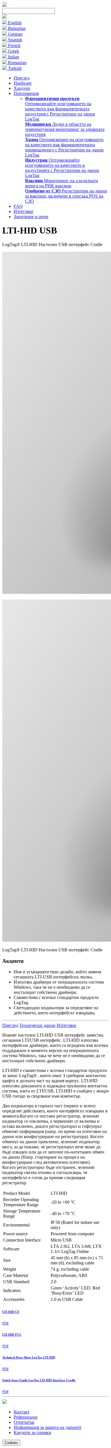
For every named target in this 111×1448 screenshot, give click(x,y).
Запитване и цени (31, 216)
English (14, 22)
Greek (13, 51)
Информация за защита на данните (47, 1427)
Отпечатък (24, 1422)
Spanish (14, 39)
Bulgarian (16, 28)
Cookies (11, 1443)
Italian (13, 56)
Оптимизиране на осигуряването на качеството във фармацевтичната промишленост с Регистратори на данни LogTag (64, 147)
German (14, 34)
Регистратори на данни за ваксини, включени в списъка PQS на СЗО (66, 196)
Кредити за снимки (32, 1432)
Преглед (22, 78)
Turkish (14, 68)
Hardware (23, 83)
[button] (4, 17)
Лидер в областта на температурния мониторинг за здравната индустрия (64, 129)
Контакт (22, 1412)
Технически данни (37, 1025)
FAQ (18, 206)
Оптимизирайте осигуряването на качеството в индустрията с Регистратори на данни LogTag (62, 168)
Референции (26, 1417)
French (13, 45)
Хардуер (22, 88)
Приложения (26, 93)
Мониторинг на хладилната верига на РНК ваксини (61, 183)
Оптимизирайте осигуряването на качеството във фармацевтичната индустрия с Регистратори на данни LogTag (60, 108)
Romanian (16, 62)
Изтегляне (23, 211)
